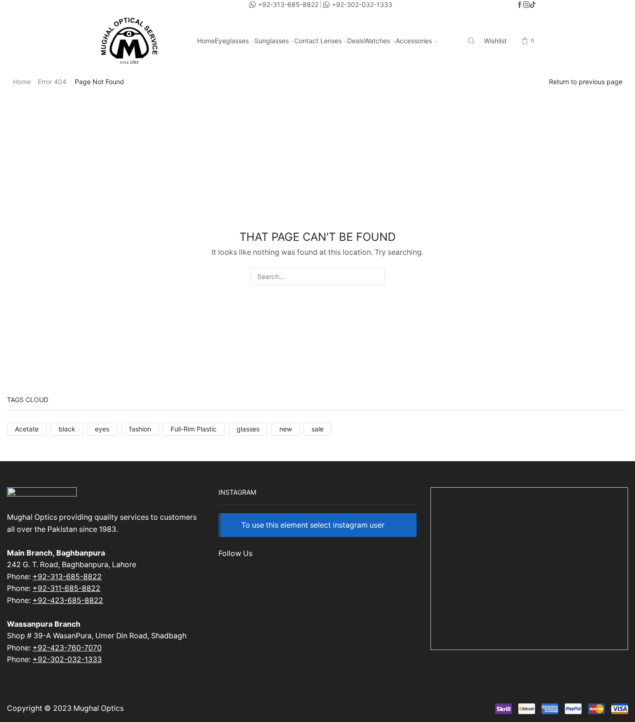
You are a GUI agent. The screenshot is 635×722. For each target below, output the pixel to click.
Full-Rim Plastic (194, 429)
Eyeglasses (232, 41)
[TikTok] (532, 5)
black (67, 429)
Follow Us (235, 553)
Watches (377, 41)
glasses (248, 429)
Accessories (414, 41)
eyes (102, 429)
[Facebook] (519, 5)
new (285, 429)
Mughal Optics (98, 708)
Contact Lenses (318, 41)
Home (206, 41)
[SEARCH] (376, 276)
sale (317, 429)
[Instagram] (526, 5)
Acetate (27, 429)
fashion (140, 429)
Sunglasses (271, 41)
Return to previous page (585, 82)
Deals (355, 41)
